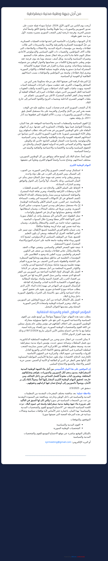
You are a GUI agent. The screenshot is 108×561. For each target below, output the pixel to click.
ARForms (74, 557)
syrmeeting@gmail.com (58, 441)
